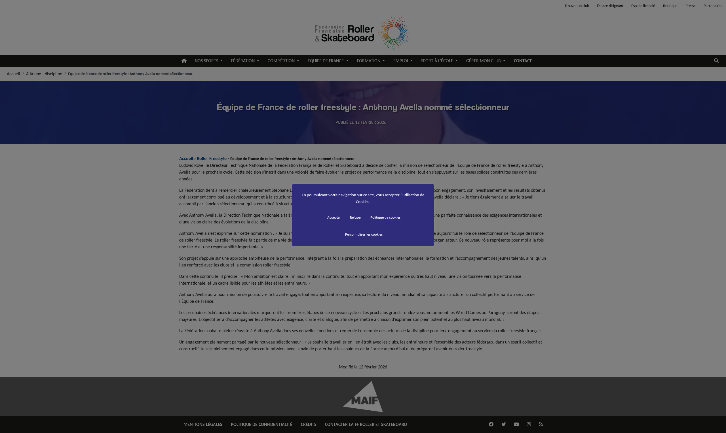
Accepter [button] (334, 217)
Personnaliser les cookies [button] (364, 234)
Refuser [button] (355, 217)
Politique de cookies (385, 217)
